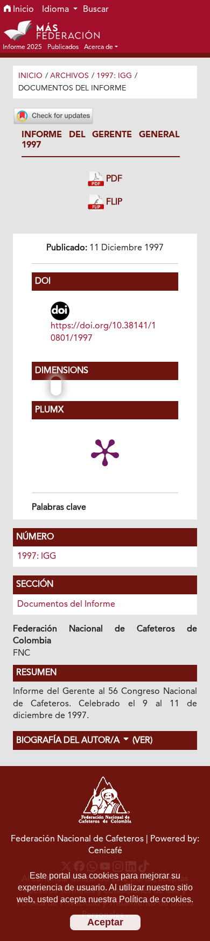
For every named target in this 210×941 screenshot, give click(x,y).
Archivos (69, 76)
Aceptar (105, 922)
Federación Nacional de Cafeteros (77, 839)
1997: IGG (114, 76)
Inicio (22, 9)
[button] (101, 47)
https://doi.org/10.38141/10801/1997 (103, 332)
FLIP (113, 203)
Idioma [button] (56, 9)
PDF (113, 179)
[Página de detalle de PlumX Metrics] (105, 451)
